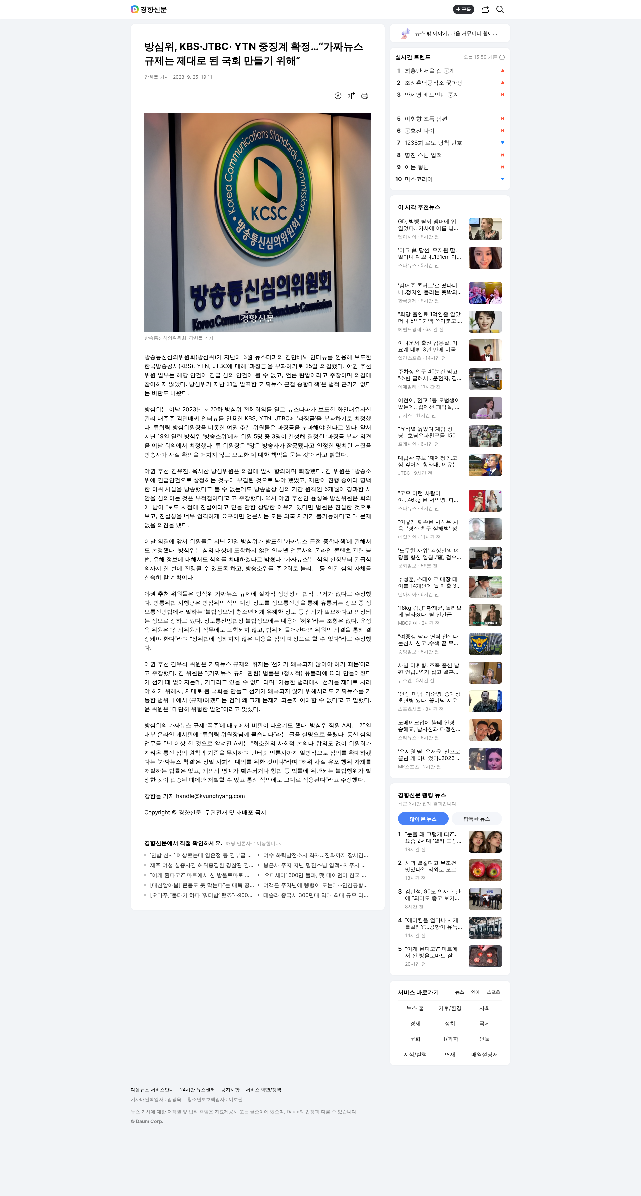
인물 (484, 1038)
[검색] (502, 9)
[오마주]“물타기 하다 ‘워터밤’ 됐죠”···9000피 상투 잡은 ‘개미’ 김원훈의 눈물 (202, 895)
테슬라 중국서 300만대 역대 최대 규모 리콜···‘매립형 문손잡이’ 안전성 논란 (315, 895)
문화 (415, 1038)
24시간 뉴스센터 (197, 1089)
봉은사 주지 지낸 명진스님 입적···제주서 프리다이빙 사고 (315, 865)
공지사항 (230, 1089)
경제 (415, 1023)
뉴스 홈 (415, 1008)
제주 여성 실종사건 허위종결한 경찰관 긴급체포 (202, 865)
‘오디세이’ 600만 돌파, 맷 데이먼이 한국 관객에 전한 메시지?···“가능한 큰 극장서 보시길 (315, 875)
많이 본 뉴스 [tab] (423, 819)
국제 (484, 1023)
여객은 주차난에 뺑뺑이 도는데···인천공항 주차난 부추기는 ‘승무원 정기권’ (315, 885)
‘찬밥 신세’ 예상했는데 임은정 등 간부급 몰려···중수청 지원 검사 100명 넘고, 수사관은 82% (202, 855)
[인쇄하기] (364, 95)
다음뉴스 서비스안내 (152, 1089)
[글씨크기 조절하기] (351, 95)
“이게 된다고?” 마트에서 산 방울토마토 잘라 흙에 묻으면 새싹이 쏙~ (202, 875)
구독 (466, 9)
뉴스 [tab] (459, 992)
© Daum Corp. (147, 1121)
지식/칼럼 (415, 1054)
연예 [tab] (475, 992)
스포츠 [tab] (493, 992)
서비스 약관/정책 (263, 1089)
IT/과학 (449, 1038)
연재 (450, 1054)
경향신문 (153, 9)
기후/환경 (450, 1008)
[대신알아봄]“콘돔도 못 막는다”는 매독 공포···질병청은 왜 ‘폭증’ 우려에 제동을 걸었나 (202, 885)
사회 (484, 1008)
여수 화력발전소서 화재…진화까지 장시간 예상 (315, 855)
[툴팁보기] (502, 58)
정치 (450, 1023)
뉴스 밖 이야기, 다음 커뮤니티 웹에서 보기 (462, 33)
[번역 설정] (338, 95)
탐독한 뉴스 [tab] (477, 819)
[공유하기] (485, 9)
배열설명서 (484, 1054)
